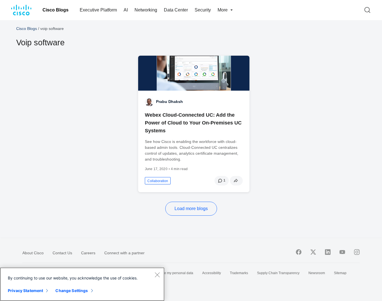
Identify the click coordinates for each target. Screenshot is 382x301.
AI (126, 10)
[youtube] (342, 252)
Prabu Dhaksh (169, 101)
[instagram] (357, 252)
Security (203, 10)
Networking (146, 10)
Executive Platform (98, 10)
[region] (82, 284)
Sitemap (340, 273)
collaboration (157, 181)
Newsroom (316, 273)
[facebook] (298, 252)
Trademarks (239, 273)
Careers (88, 253)
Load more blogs (191, 208)
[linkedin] (328, 252)
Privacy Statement (25, 290)
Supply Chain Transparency (278, 273)
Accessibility (211, 273)
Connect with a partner (124, 253)
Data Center (176, 10)
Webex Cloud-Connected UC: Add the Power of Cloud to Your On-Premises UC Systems (193, 122)
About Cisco (33, 253)
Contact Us (62, 253)
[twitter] (313, 252)
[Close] (157, 275)
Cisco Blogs (56, 10)
